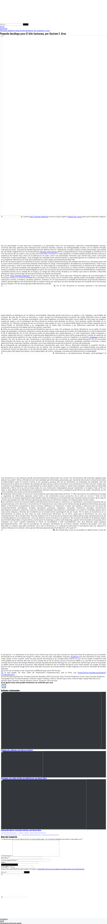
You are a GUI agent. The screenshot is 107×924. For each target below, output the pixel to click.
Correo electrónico (9, 860)
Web (3, 862)
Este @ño (5, 867)
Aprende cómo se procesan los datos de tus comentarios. (60, 869)
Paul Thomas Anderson (39, 217)
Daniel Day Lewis (75, 217)
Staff (2, 921)
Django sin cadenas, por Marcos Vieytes (17, 750)
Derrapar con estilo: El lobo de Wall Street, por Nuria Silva (24, 778)
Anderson (94, 337)
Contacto (4, 919)
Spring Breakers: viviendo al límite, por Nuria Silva (21, 830)
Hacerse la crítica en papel (10, 923)
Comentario (6, 856)
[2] (23, 667)
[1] (63, 663)
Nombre (5, 858)
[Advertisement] (50, 11)
